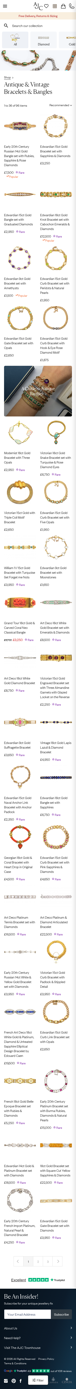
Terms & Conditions (15, 1363)
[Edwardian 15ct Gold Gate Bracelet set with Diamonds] (56, 1200)
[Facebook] (20, 1381)
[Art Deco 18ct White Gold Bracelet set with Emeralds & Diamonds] (56, 602)
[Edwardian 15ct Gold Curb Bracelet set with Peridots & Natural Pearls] (56, 258)
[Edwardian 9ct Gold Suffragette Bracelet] (20, 722)
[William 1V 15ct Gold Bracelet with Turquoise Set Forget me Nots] (20, 547)
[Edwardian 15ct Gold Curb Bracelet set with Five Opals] (56, 492)
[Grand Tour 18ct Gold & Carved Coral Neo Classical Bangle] (20, 602)
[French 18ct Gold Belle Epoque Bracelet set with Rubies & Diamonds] (20, 1081)
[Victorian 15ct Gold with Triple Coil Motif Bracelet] (20, 492)
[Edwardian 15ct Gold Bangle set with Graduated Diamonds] (20, 194)
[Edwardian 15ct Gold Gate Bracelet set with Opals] (20, 318)
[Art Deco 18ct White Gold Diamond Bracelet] (20, 658)
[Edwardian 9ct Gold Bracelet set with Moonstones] (56, 547)
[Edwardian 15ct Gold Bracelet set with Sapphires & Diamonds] (56, 126)
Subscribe (61, 1314)
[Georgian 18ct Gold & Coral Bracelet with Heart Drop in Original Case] (20, 837)
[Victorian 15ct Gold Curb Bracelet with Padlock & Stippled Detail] (56, 952)
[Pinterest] (14, 1381)
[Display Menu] (4, 6)
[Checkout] (63, 6)
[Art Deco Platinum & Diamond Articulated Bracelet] (56, 897)
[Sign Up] (46, 6)
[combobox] (38, 25)
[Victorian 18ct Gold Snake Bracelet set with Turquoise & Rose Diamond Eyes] (56, 432)
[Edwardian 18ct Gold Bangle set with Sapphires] (56, 777)
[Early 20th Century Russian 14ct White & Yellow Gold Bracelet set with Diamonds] (20, 952)
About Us (10, 1328)
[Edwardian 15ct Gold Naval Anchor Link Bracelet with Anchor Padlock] (20, 777)
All (15, 44)
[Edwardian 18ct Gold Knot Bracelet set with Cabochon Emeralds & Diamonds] (56, 194)
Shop (7, 77)
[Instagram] (6, 1381)
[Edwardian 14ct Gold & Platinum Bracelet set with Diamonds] (20, 1145)
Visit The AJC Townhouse (22, 1347)
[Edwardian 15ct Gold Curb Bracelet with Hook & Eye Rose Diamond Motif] (56, 318)
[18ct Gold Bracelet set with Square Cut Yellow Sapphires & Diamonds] (56, 1145)
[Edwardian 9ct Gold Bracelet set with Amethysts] (20, 258)
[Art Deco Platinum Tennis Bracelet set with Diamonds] (20, 897)
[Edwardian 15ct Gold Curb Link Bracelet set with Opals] (56, 1012)
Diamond (43, 44)
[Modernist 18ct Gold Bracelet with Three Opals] (20, 432)
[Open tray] (54, 6)
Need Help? (12, 1337)
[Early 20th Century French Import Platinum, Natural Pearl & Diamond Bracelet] (20, 1200)
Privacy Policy (46, 1359)
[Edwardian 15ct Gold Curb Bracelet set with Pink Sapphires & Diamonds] (56, 837)
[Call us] (71, 6)
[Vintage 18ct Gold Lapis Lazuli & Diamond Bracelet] (56, 722)
